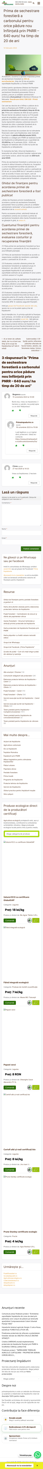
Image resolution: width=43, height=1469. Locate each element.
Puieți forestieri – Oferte (13, 694)
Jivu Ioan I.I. (25, 1164)
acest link (24, 319)
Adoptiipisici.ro (9, 1285)
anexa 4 (22, 220)
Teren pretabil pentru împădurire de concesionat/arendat (17, 716)
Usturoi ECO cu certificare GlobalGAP (16, 898)
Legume (15, 905)
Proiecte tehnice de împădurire (16, 783)
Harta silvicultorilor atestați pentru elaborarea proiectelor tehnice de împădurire (21, 608)
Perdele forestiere (10, 772)
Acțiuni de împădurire (12, 741)
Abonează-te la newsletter (14, 575)
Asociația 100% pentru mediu (13, 1396)
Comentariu (6, 503)
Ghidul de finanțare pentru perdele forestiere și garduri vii (21, 601)
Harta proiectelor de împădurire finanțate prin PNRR (21, 629)
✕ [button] (37, 1465)
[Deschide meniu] (38, 3)
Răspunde (34, 416)
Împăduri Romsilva (11, 752)
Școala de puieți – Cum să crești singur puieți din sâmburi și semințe (21, 653)
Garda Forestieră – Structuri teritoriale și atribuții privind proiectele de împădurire (19, 622)
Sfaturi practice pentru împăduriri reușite (19, 790)
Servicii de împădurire (12, 787)
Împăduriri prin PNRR (12, 756)
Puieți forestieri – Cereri (13, 691)
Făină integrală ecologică (16, 982)
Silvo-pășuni (8, 794)
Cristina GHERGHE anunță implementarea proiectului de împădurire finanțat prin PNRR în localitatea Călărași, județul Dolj (20, 1344)
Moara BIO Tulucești (28, 997)
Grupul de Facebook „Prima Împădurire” (19, 647)
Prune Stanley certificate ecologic (20, 1232)
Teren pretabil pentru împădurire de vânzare (21, 721)
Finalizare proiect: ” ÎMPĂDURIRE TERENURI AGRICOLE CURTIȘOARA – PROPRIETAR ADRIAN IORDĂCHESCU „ (21, 1352)
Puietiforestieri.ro (10, 1273)
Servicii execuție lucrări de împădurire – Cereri (21, 698)
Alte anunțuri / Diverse (12, 672)
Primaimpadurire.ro (24, 422)
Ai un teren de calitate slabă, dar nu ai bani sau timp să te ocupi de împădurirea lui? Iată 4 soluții (11, 343)
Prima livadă (8, 776)
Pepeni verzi (10, 1065)
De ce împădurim (10, 749)
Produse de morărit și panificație (24, 987)
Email (4, 538)
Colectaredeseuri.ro (11, 1280)
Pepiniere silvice (10, 769)
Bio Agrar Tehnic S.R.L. (29, 915)
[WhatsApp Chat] (37, 1454)
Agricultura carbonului (12, 745)
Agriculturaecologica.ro (13, 1278)
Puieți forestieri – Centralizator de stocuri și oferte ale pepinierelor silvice (20, 615)
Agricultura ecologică (12, 820)
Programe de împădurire (13, 780)
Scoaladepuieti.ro (10, 1276)
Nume (4, 529)
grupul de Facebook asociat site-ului (22, 306)
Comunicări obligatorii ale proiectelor (18, 676)
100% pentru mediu (23, 3)
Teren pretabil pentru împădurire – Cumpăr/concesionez (17, 711)
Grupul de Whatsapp (12, 642)
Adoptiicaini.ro (9, 1283)
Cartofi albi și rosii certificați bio (19, 1149)
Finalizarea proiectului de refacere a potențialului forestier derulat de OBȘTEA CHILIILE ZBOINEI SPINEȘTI (21, 1335)
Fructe (14, 1236)
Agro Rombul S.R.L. (27, 1247)
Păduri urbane (9, 765)
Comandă (9, 920)
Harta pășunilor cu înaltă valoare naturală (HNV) (19, 636)
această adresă (20, 209)
